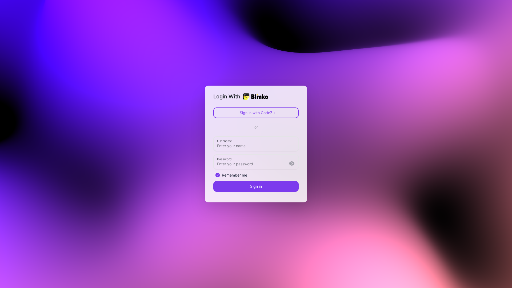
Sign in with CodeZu (257, 112)
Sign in (256, 186)
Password (224, 159)
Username (224, 140)
